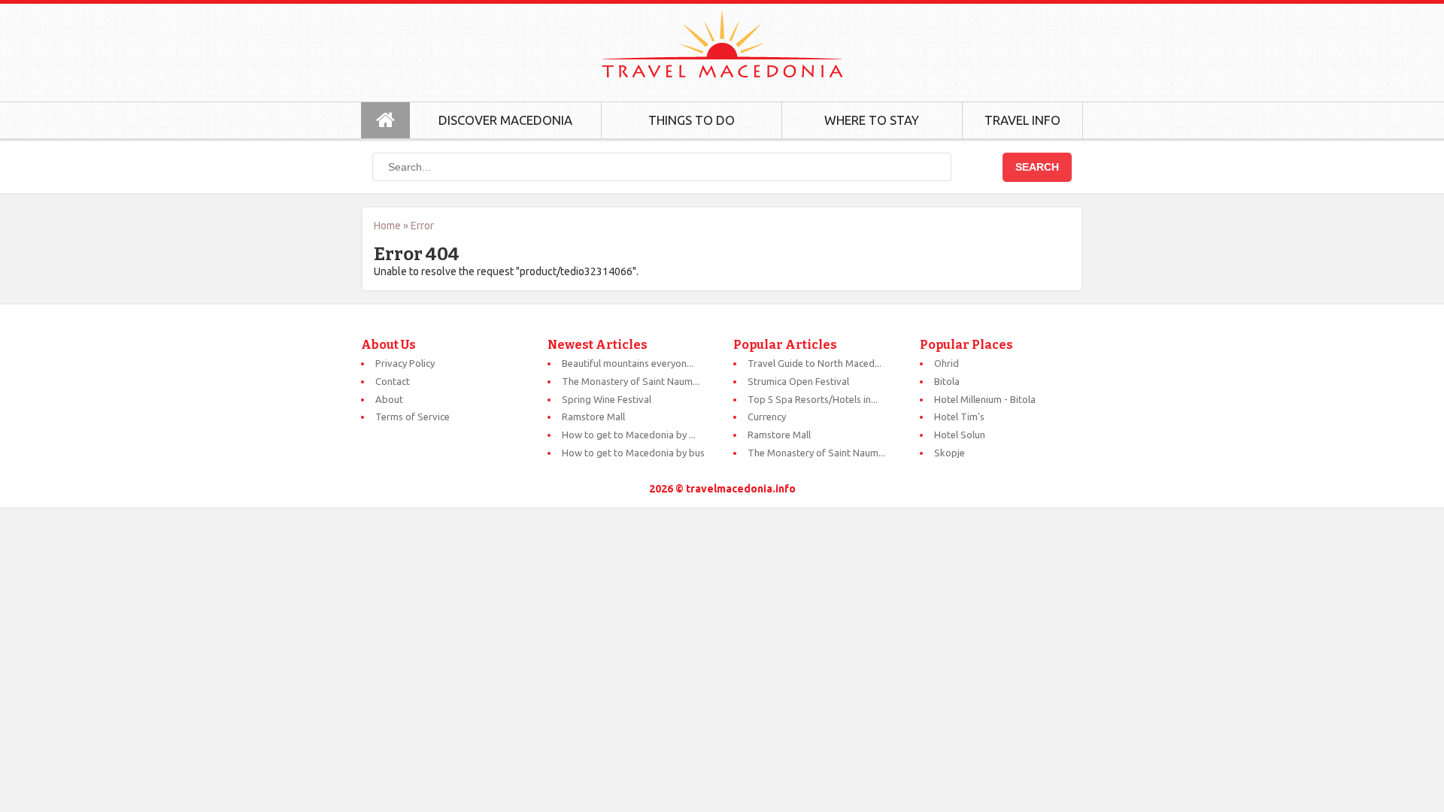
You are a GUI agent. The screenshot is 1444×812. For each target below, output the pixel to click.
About (389, 399)
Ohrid (946, 363)
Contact (392, 381)
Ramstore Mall (593, 416)
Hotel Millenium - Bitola (985, 399)
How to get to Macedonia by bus (633, 452)
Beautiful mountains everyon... (627, 363)
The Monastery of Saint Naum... (630, 381)
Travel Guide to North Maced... (814, 363)
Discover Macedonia (505, 120)
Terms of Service (412, 416)
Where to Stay (871, 120)
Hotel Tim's (959, 416)
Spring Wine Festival (606, 399)
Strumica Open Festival (798, 381)
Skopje (949, 452)
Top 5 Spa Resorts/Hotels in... (813, 399)
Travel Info (1022, 120)
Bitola (947, 381)
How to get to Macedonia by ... (629, 434)
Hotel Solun (959, 434)
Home (387, 226)
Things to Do (691, 120)
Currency (767, 416)
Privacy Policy (405, 363)
